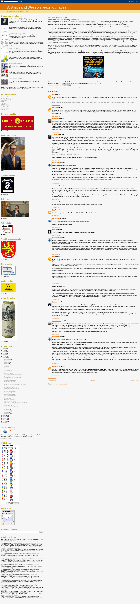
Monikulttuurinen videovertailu (10, 387)
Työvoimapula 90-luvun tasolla (11, 376)
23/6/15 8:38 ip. (55, 318)
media (72, 87)
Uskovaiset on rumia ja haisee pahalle (19, 26)
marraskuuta (7, 359)
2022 (4, 348)
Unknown (55, 366)
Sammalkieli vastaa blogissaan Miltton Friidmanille (15, 592)
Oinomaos (55, 107)
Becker (54, 229)
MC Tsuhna (4, 101)
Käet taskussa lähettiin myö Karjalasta (19, 56)
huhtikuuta (6, 409)
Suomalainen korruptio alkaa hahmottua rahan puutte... (16, 402)
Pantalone (55, 118)
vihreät (83, 87)
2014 (4, 415)
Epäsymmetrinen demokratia (16, 41)
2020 (4, 350)
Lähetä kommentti (52, 378)
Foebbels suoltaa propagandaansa (12, 378)
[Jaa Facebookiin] (68, 85)
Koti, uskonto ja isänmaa (7, 86)
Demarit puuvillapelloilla (15, 78)
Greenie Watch (5, 98)
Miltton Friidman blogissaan (19, 556)
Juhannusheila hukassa (9, 381)
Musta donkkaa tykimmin (9, 399)
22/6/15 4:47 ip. (55, 160)
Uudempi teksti (52, 380)
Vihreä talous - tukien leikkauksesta (12, 397)
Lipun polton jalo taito (8, 373)
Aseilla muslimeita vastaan (10, 380)
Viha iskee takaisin (8, 367)
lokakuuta (6, 360)
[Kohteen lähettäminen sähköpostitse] (63, 85)
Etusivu (93, 380)
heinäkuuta (6, 364)
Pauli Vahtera (4, 104)
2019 (4, 351)
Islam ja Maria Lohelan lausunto (11, 406)
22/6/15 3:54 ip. (55, 132)
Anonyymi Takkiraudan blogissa (10, 595)
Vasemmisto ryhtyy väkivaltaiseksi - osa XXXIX (15, 384)
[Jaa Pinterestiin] (70, 85)
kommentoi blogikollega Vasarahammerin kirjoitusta (82, 21)
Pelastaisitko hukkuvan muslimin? (11, 383)
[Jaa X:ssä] (66, 85)
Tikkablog (55, 134)
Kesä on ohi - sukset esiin (10, 392)
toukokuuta (7, 408)
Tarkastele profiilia (6, 438)
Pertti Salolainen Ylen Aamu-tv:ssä (18, 559)
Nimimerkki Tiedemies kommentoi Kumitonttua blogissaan (17, 586)
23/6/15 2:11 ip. (55, 283)
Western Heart (5, 108)
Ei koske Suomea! (8, 370)
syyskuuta (6, 362)
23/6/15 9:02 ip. (55, 334)
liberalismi (68, 87)
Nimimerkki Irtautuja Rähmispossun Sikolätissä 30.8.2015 (27, 543)
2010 (4, 421)
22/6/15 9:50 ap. (56, 105)
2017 (4, 354)
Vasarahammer (5, 105)
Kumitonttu (56, 162)
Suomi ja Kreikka (8, 369)
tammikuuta (7, 413)
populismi (76, 87)
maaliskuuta (7, 410)
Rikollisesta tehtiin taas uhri (10, 390)
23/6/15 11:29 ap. (56, 235)
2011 (4, 419)
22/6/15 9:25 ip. (55, 215)
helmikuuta (6, 412)
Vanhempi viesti (134, 380)
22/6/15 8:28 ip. (55, 183)
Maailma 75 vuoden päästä (10, 401)
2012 (4, 418)
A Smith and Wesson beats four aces (36, 7)
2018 (4, 353)
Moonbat (3, 103)
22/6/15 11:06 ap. (56, 116)
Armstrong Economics (7, 97)
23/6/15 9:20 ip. (55, 363)
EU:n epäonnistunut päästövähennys (12, 403)
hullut (58, 87)
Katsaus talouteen (8, 398)
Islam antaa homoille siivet (10, 395)
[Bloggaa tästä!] (65, 85)
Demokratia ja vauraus (9, 405)
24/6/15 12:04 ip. (56, 375)
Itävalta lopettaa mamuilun (10, 391)
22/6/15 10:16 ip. (56, 227)
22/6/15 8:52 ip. (55, 207)
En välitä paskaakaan (9, 371)
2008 (4, 422)
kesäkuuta (6, 366)
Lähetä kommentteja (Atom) (59, 384)
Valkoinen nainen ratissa (9, 394)
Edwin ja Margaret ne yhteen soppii (18, 18)
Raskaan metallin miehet (15, 63)
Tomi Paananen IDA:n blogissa (34, 561)
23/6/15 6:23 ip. (55, 299)
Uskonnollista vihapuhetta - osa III (17, 33)
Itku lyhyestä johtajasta (15, 71)
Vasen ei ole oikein (14, 48)
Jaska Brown (56, 321)
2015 (4, 357)
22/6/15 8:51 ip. (55, 199)
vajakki (79, 87)
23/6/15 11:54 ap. (56, 254)
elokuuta (6, 363)
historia (54, 87)
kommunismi (62, 87)
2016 (4, 356)
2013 (4, 416)
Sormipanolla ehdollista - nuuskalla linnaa (13, 374)
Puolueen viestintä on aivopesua (11, 388)
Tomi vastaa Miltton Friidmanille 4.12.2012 (21, 570)
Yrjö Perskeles (5, 109)
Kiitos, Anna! (6, 385)
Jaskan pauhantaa (6, 99)
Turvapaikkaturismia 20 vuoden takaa (12, 377)
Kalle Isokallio (4, 100)
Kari (53, 94)
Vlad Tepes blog (5, 106)
